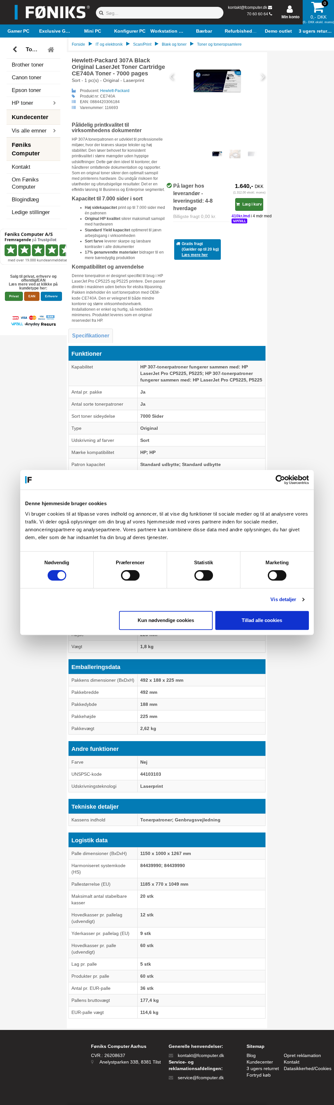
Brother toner (28, 65)
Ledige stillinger (31, 212)
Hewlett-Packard (114, 90)
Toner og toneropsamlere (34, 49)
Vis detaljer (283, 599)
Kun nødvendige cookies (166, 620)
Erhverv (51, 296)
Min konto (290, 17)
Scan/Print (142, 44)
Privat (14, 296)
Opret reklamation (302, 1055)
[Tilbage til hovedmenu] (51, 49)
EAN (31, 296)
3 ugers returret (263, 1068)
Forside (78, 44)
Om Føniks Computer (25, 183)
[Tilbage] (15, 49)
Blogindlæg (25, 199)
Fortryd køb (259, 1075)
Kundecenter (260, 1062)
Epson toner (26, 90)
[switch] (130, 575)
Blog (251, 1055)
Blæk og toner (174, 44)
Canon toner (26, 77)
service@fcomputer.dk (201, 1077)
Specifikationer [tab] (90, 335)
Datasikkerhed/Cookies (307, 1068)
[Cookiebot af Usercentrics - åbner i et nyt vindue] (280, 480)
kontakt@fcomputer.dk (247, 7)
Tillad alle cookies (262, 620)
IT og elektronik (109, 44)
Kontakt (21, 167)
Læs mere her (195, 255)
